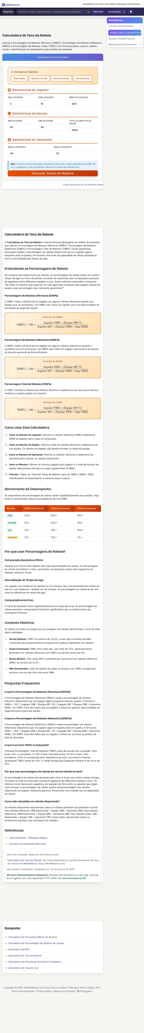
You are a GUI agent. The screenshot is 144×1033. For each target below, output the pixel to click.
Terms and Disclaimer (23, 991)
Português (85, 991)
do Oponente (17, 147)
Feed (82, 987)
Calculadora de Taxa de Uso (23, 968)
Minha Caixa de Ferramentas (122, 44)
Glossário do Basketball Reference (27, 844)
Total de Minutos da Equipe (80, 122)
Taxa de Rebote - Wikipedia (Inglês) (28, 837)
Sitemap (73, 987)
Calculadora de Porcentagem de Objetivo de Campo (36, 943)
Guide (90, 987)
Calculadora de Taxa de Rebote (25, 955)
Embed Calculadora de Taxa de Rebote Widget (83, 185)
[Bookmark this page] (131, 12)
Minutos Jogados (78, 97)
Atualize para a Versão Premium (125, 32)
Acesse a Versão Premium (121, 38)
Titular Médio (19, 78)
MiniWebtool (30, 863)
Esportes (8, 11)
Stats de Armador (61, 78)
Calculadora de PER (18, 949)
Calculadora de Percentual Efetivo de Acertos (32, 937)
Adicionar (98, 11)
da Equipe (15, 121)
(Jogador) (15, 97)
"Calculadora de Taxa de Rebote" (24, 860)
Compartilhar (114, 11)
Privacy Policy (44, 991)
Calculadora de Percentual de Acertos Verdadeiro (34, 961)
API (97, 987)
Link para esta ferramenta (120, 26)
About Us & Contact (64, 991)
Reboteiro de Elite (39, 78)
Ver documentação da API (72, 878)
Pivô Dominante (83, 78)
